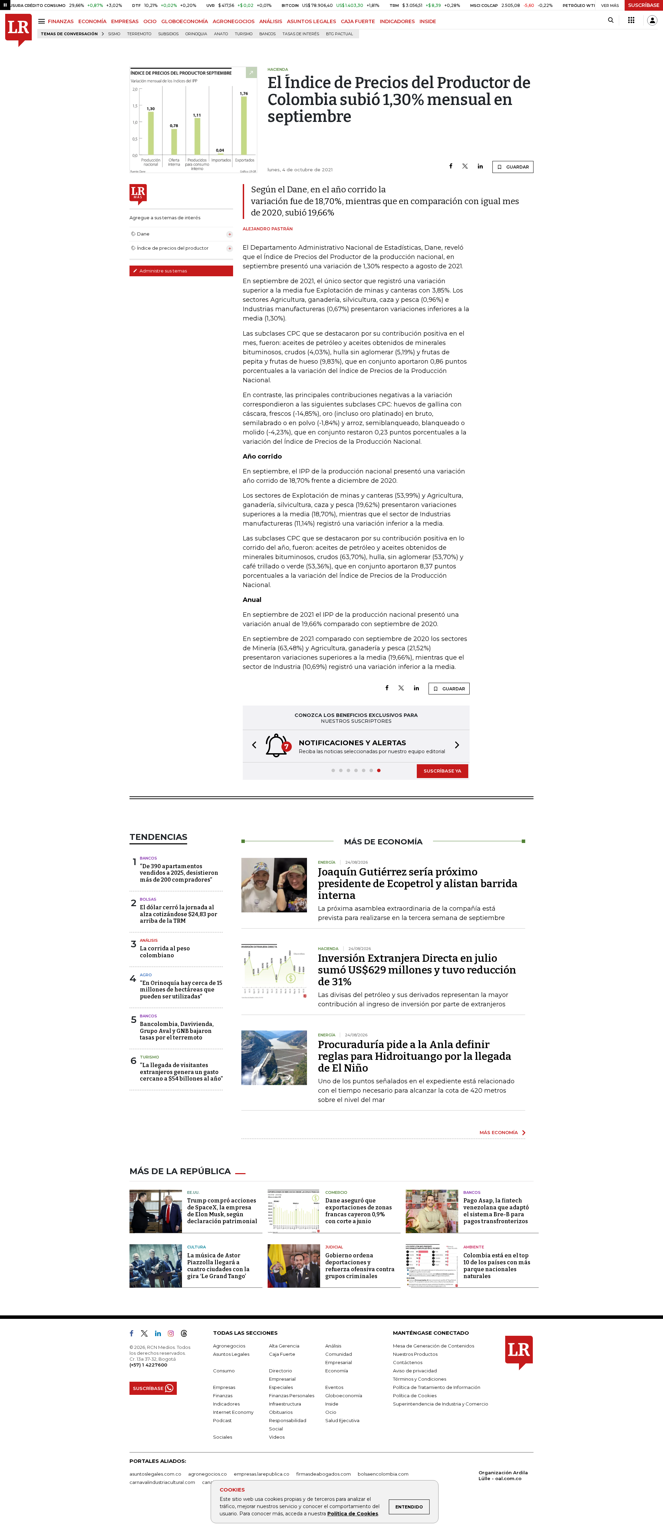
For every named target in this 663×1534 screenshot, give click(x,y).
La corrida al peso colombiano (165, 951)
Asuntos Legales (231, 1354)
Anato (221, 34)
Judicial (334, 1247)
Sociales (222, 1437)
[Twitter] (465, 166)
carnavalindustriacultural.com (162, 1482)
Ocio (330, 1412)
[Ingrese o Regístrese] (652, 20)
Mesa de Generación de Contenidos (433, 1346)
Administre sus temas (162, 271)
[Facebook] (450, 166)
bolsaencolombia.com (383, 1474)
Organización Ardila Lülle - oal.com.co (503, 1475)
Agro (146, 974)
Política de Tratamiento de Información (436, 1387)
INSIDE (428, 21)
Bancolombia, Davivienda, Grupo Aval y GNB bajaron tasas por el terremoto (177, 1031)
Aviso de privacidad (415, 1370)
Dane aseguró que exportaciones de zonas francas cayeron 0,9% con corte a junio (358, 1211)
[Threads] (187, 1335)
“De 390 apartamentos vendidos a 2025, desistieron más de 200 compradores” (179, 873)
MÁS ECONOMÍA (499, 1132)
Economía (336, 1370)
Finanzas (222, 1395)
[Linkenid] (160, 1335)
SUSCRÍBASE (644, 5)
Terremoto (139, 34)
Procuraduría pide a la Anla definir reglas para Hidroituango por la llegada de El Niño (414, 1056)
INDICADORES (397, 21)
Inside (331, 1404)
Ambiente (473, 1247)
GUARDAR (517, 167)
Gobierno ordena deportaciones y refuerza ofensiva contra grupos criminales (360, 1265)
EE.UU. (193, 1192)
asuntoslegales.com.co (155, 1474)
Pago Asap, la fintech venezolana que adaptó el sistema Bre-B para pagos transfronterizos (496, 1211)
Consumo (224, 1370)
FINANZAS (61, 21)
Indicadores (226, 1404)
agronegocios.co (207, 1474)
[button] (252, 746)
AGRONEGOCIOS (233, 21)
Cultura (196, 1247)
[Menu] (42, 21)
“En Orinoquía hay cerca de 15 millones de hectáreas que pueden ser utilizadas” (181, 989)
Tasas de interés (300, 34)
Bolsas (148, 899)
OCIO (149, 21)
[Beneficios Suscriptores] (631, 20)
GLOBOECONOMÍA (184, 21)
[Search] (610, 20)
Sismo (114, 34)
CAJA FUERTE (358, 21)
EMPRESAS (124, 21)
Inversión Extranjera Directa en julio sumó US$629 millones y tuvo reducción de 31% (417, 970)
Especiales (281, 1387)
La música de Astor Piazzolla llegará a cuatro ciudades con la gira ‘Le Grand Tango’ (218, 1265)
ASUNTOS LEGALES (311, 21)
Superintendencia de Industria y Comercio (440, 1404)
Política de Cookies (352, 1514)
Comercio (336, 1192)
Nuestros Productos (415, 1354)
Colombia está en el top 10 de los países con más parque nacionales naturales (496, 1265)
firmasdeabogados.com (323, 1474)
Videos (277, 1437)
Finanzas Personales (291, 1395)
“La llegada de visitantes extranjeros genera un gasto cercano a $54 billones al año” (181, 1072)
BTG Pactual (339, 34)
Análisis (149, 940)
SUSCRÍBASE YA (442, 771)
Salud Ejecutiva (342, 1420)
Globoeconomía (343, 1395)
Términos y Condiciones (419, 1379)
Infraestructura (285, 1404)
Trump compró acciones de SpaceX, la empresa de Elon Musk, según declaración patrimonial (222, 1211)
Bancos (267, 34)
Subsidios (168, 34)
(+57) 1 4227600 (148, 1365)
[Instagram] (173, 1335)
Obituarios (280, 1412)
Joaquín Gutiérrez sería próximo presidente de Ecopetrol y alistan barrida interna (418, 884)
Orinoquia (196, 34)
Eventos (334, 1387)
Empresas (224, 1387)
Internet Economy (233, 1412)
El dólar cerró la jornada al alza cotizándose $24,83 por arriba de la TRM (178, 914)
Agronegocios (229, 1346)
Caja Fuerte (282, 1354)
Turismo (243, 34)
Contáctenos (407, 1362)
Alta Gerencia (284, 1346)
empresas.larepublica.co (261, 1474)
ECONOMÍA (92, 21)
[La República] (18, 30)
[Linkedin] (480, 166)
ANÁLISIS (270, 21)
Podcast (222, 1420)
